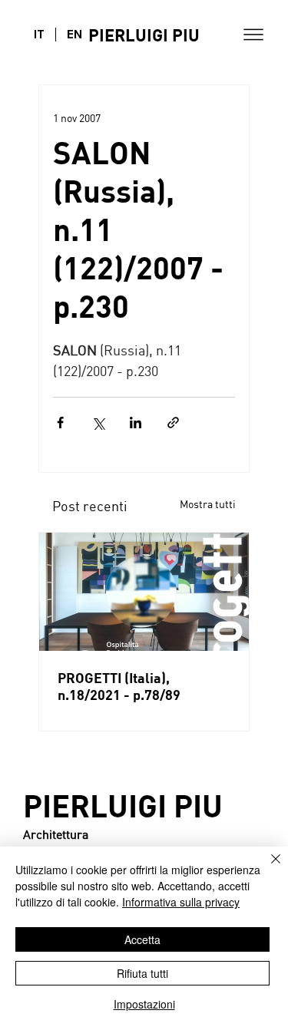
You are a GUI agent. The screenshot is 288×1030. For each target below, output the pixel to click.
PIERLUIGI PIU (144, 35)
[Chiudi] (266, 868)
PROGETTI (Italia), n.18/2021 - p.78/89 (119, 686)
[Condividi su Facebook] (60, 422)
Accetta (142, 939)
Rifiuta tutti (142, 973)
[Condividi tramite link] (173, 422)
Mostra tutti (208, 503)
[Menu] (253, 34)
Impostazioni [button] (144, 1004)
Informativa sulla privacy (181, 902)
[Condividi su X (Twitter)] (98, 422)
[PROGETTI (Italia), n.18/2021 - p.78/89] (144, 592)
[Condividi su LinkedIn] (135, 422)
